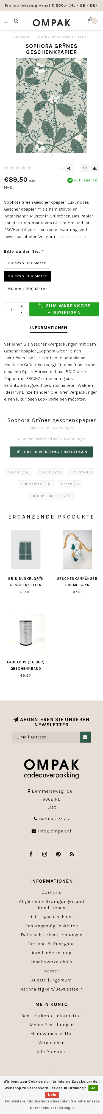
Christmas (36, 484)
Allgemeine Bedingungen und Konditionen (51, 904)
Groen (70, 484)
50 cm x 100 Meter (27, 263)
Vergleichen (51, 1042)
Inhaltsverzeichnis (51, 961)
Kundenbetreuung (51, 952)
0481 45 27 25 (54, 818)
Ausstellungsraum (51, 980)
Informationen (48, 327)
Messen (51, 971)
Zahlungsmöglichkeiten (51, 925)
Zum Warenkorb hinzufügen (67, 309)
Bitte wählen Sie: (23, 251)
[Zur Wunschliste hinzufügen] (85, 168)
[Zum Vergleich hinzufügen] (95, 168)
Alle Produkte (52, 1051)
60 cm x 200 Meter (27, 288)
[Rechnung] (52, 1073)
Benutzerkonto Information (51, 1015)
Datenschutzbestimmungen (51, 934)
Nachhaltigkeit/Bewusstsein (51, 989)
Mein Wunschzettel (51, 1033)
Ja (93, 1088)
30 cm (18, 472)
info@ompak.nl (54, 831)
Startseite (22, 36)
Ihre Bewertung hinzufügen (54, 452)
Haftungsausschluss (51, 916)
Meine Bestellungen (52, 1024)
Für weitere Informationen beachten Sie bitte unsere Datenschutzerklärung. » (52, 1104)
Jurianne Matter (50, 495)
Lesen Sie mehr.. (72, 236)
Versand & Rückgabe (51, 943)
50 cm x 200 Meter (27, 276)
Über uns (51, 892)
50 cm (50, 472)
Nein (52, 1095)
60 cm (81, 472)
